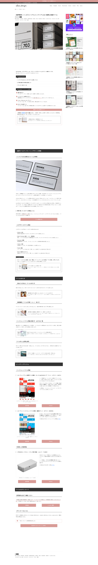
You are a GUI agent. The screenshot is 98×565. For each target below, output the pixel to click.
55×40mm (25, 18)
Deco (37, 18)
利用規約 (23, 112)
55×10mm (17, 18)
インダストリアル (48, 18)
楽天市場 (27, 405)
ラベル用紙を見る (38, 219)
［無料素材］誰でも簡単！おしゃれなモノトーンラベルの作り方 (40, 293)
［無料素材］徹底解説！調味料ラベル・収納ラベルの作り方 (39, 311)
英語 (37, 557)
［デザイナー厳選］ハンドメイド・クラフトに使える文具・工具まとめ (41, 353)
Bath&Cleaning (30, 18)
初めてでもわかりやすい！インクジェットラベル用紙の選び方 (39, 332)
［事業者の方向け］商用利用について (35, 119)
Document (40, 18)
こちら (59, 418)
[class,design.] (21, 5)
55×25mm (21, 18)
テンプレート (26, 557)
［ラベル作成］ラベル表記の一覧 (34, 265)
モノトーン (31, 557)
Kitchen (44, 18)
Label (17, 554)
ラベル (35, 557)
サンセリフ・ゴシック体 (55, 18)
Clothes (34, 18)
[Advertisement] (39, 59)
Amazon (50, 405)
